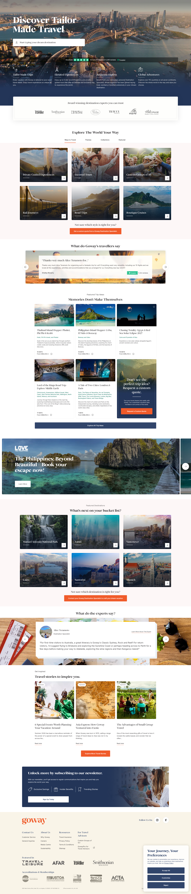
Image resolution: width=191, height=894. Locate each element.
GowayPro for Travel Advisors (83, 847)
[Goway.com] (37, 821)
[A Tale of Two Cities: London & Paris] (95, 388)
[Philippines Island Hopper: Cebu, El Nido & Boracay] (95, 331)
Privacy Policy (64, 841)
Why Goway (45, 837)
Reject (166, 885)
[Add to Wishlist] (72, 307)
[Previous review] (25, 267)
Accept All (166, 870)
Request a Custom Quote (136, 411)
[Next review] (165, 267)
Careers (44, 841)
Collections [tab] (105, 140)
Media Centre (46, 845)
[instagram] (157, 820)
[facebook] (166, 820)
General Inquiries (28, 841)
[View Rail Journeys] (64, 216)
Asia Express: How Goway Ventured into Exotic (90, 726)
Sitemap (62, 848)
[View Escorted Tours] (115, 178)
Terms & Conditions (66, 845)
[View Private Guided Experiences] (64, 178)
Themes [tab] (88, 140)
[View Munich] (167, 583)
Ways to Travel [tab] (70, 140)
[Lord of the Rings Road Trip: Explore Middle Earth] (54, 388)
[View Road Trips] (115, 216)
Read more (38, 743)
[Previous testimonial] (25, 639)
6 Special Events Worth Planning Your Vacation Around (53, 726)
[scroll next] (185, 466)
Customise (166, 878)
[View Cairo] (64, 583)
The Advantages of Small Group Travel (135, 726)
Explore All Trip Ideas (95, 425)
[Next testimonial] (166, 639)
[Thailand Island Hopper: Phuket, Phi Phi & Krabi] (54, 331)
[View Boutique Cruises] (167, 216)
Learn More (23, 484)
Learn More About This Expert (142, 632)
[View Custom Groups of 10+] (167, 178)
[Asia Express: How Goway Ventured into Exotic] (95, 700)
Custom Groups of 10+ (85, 842)
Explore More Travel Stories (95, 754)
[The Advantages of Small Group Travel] (136, 700)
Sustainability (46, 848)
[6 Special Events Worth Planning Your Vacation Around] (54, 700)
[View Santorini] (115, 583)
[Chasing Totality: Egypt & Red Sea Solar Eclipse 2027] (136, 331)
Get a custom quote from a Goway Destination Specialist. (95, 231)
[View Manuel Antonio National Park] (64, 545)
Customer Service (28, 837)
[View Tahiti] (115, 545)
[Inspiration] (41, 684)
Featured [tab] (122, 140)
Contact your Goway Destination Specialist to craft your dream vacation (95, 598)
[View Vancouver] (167, 545)
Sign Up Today (48, 799)
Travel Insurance (65, 837)
